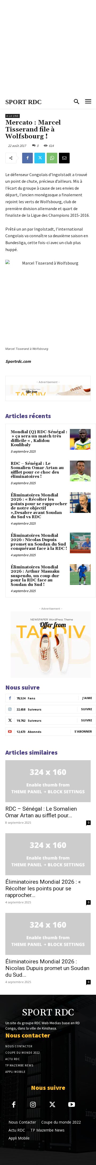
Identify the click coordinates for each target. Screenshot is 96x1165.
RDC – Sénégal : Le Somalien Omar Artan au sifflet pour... (41, 812)
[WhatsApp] (52, 158)
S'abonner (83, 731)
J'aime (87, 698)
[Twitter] (39, 158)
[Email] (64, 158)
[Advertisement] (48, 48)
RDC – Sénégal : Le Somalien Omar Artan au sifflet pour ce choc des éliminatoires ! (37, 470)
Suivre (86, 709)
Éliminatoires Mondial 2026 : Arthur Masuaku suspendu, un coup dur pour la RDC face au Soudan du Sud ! (35, 576)
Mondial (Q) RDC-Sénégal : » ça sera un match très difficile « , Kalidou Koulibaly (39, 439)
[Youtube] (71, 1105)
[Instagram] (33, 1105)
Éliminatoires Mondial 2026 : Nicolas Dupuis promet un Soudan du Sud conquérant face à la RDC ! (39, 542)
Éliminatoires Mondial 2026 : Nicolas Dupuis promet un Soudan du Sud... (47, 968)
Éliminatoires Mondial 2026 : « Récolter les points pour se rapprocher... (43, 888)
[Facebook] (27, 158)
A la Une (12, 116)
